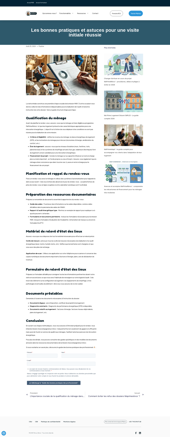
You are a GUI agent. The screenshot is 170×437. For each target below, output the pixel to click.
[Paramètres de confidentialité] (3, 433)
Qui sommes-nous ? (49, 13)
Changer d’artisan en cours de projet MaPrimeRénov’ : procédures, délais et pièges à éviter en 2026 (122, 81)
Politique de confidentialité (50, 422)
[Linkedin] (140, 433)
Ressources (81, 13)
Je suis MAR (30, 2)
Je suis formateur (41, 2)
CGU (30, 422)
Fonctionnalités (65, 13)
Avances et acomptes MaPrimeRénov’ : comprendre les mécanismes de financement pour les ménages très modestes (123, 189)
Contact (95, 13)
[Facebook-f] (136, 433)
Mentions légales (69, 422)
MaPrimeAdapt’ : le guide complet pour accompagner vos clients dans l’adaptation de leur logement (123, 152)
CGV (36, 422)
